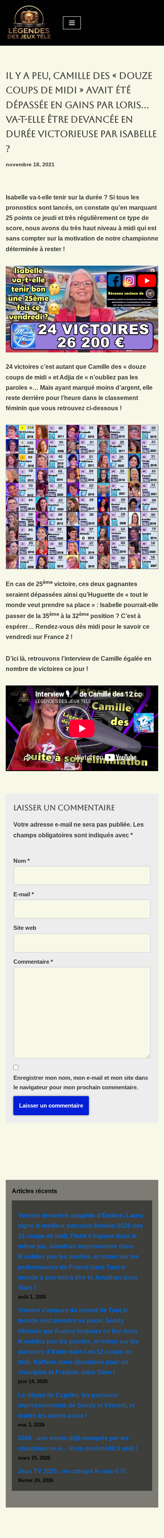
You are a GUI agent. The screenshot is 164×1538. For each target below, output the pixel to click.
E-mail (23, 894)
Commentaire (33, 961)
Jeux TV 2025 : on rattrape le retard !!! (72, 1471)
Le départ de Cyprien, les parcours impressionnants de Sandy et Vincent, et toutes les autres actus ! (76, 1405)
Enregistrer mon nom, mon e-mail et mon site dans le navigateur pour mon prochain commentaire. (80, 1082)
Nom (21, 860)
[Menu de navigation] (72, 22)
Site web (24, 927)
